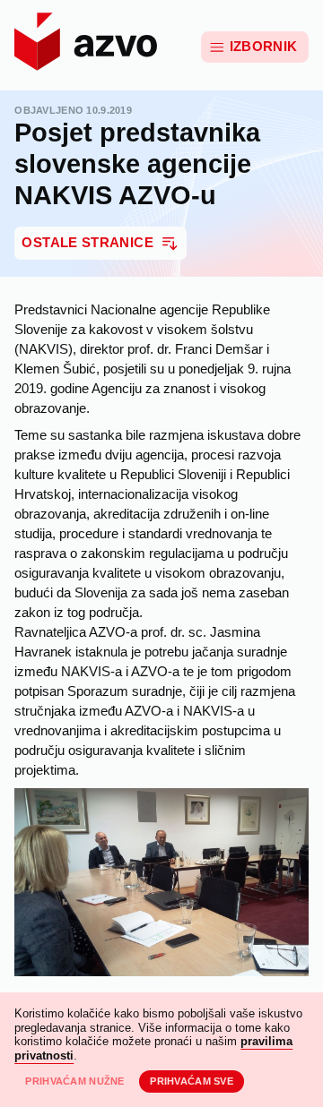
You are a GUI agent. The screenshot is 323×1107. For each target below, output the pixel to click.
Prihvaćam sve (191, 1081)
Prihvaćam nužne (74, 1081)
